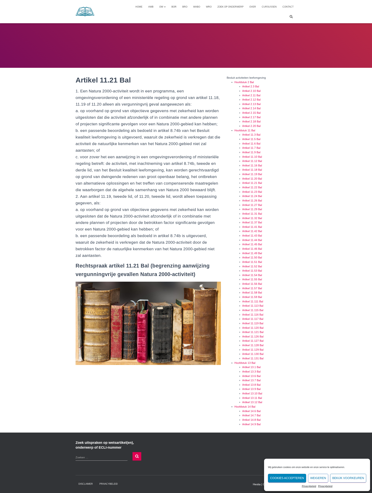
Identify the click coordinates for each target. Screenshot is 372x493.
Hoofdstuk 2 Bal (244, 82)
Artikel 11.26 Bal (252, 200)
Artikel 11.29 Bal (252, 209)
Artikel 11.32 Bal (252, 218)
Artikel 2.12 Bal (251, 99)
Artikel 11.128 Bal (253, 345)
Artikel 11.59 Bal (252, 297)
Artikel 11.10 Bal (252, 156)
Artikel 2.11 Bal (251, 95)
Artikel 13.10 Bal (252, 393)
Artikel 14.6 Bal (251, 411)
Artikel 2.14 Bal (251, 108)
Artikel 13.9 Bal (251, 389)
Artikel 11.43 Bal (252, 235)
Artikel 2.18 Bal (251, 121)
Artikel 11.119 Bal (252, 323)
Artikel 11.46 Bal (252, 248)
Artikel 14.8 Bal (251, 419)
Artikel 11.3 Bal (251, 134)
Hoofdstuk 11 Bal (244, 130)
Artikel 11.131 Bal (253, 358)
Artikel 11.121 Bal (253, 332)
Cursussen (269, 6)
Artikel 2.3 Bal (250, 86)
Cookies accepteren (287, 478)
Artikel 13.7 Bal (251, 380)
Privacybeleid (309, 486)
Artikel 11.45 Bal (252, 244)
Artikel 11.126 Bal (253, 336)
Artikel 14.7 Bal (251, 415)
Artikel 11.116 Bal (252, 314)
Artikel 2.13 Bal (251, 104)
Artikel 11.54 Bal (252, 275)
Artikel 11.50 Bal (252, 257)
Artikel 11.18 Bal (252, 169)
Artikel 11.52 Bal (252, 266)
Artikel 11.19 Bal (252, 174)
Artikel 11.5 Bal (251, 139)
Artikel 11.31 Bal (252, 213)
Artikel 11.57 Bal (252, 288)
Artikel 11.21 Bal (252, 182)
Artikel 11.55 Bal (252, 279)
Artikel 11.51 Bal (252, 261)
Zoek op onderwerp (230, 6)
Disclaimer (85, 484)
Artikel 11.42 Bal (252, 231)
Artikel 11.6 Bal (251, 143)
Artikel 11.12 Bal (252, 161)
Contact (288, 6)
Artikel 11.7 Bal (251, 147)
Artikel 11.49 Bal (252, 253)
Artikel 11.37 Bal (252, 222)
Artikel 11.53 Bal (252, 270)
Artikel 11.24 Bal (252, 196)
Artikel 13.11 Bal (252, 397)
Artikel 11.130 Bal (253, 353)
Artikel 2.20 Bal (251, 125)
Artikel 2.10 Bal (251, 90)
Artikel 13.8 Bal (251, 384)
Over (252, 6)
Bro (184, 6)
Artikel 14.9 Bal (251, 424)
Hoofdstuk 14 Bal (244, 406)
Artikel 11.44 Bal (252, 240)
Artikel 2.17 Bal (251, 117)
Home (138, 6)
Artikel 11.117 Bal (252, 318)
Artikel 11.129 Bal (253, 349)
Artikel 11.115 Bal (252, 310)
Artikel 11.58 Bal (252, 292)
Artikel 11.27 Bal (252, 204)
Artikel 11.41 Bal (252, 226)
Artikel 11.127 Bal (253, 340)
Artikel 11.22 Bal (252, 187)
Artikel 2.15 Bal (251, 112)
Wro (209, 6)
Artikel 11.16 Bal (252, 165)
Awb (150, 6)
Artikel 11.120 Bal (253, 327)
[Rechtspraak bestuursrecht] (85, 11)
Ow (161, 6)
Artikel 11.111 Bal (252, 301)
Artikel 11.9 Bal (251, 152)
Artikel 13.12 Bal (252, 402)
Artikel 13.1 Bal (251, 367)
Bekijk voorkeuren (348, 478)
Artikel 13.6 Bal (251, 376)
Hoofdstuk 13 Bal (244, 362)
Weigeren (318, 478)
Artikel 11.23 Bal (252, 191)
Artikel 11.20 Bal (252, 178)
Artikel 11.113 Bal (252, 305)
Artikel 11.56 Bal (252, 283)
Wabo (196, 6)
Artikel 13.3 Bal (251, 371)
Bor (174, 6)
